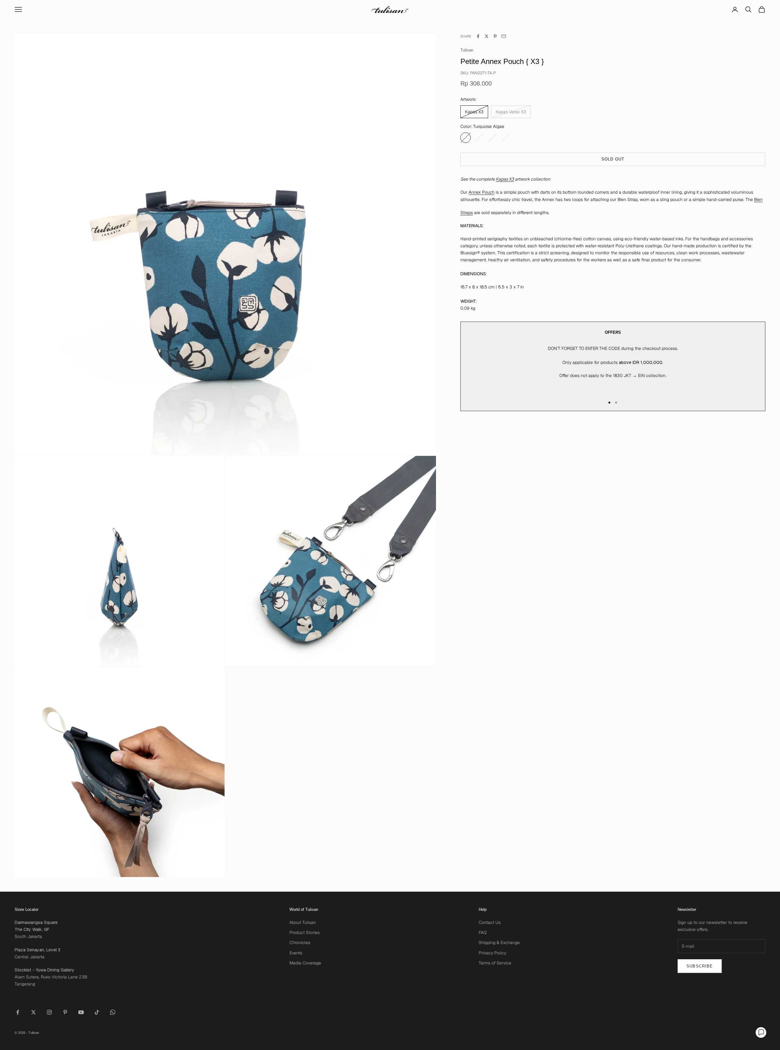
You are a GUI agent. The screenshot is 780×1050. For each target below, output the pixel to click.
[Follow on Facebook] (18, 1012)
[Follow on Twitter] (33, 1012)
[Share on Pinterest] (495, 36)
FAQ (483, 932)
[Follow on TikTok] (97, 1012)
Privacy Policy (492, 953)
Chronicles (299, 942)
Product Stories (304, 932)
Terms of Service (495, 963)
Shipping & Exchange (499, 942)
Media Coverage (305, 963)
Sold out (612, 159)
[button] (761, 1032)
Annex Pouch (482, 192)
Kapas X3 (505, 179)
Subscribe (699, 966)
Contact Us (490, 922)
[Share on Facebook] (478, 36)
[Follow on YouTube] (81, 1012)
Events (295, 953)
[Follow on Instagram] (49, 1012)
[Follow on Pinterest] (65, 1012)
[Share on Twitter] (486, 36)
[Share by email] (503, 36)
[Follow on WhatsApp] (113, 1012)
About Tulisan (302, 922)
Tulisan (466, 50)
